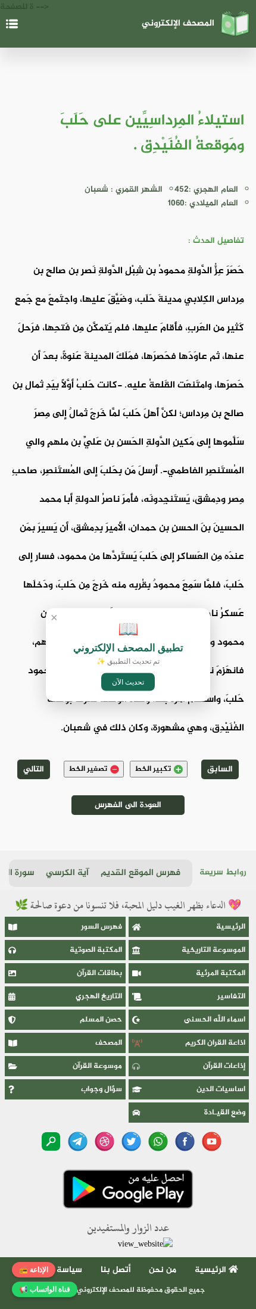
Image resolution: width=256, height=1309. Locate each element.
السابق (220, 769)
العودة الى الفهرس (128, 805)
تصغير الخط (87, 769)
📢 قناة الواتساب (44, 1289)
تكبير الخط (153, 769)
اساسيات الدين (220, 1089)
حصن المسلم (101, 1019)
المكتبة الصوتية (96, 950)
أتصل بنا (116, 1270)
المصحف (108, 1042)
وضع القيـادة (224, 1112)
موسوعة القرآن (97, 1066)
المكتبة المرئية (220, 973)
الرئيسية (230, 926)
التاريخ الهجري (99, 996)
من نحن (162, 1270)
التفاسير (231, 996)
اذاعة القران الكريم (215, 1042)
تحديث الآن (128, 681)
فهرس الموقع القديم (140, 873)
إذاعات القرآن (224, 1066)
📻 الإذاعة (33, 1270)
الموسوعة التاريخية (213, 950)
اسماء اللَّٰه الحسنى (214, 1019)
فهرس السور (101, 926)
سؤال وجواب (101, 1089)
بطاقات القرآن (99, 973)
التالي (33, 769)
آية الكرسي (67, 873)
